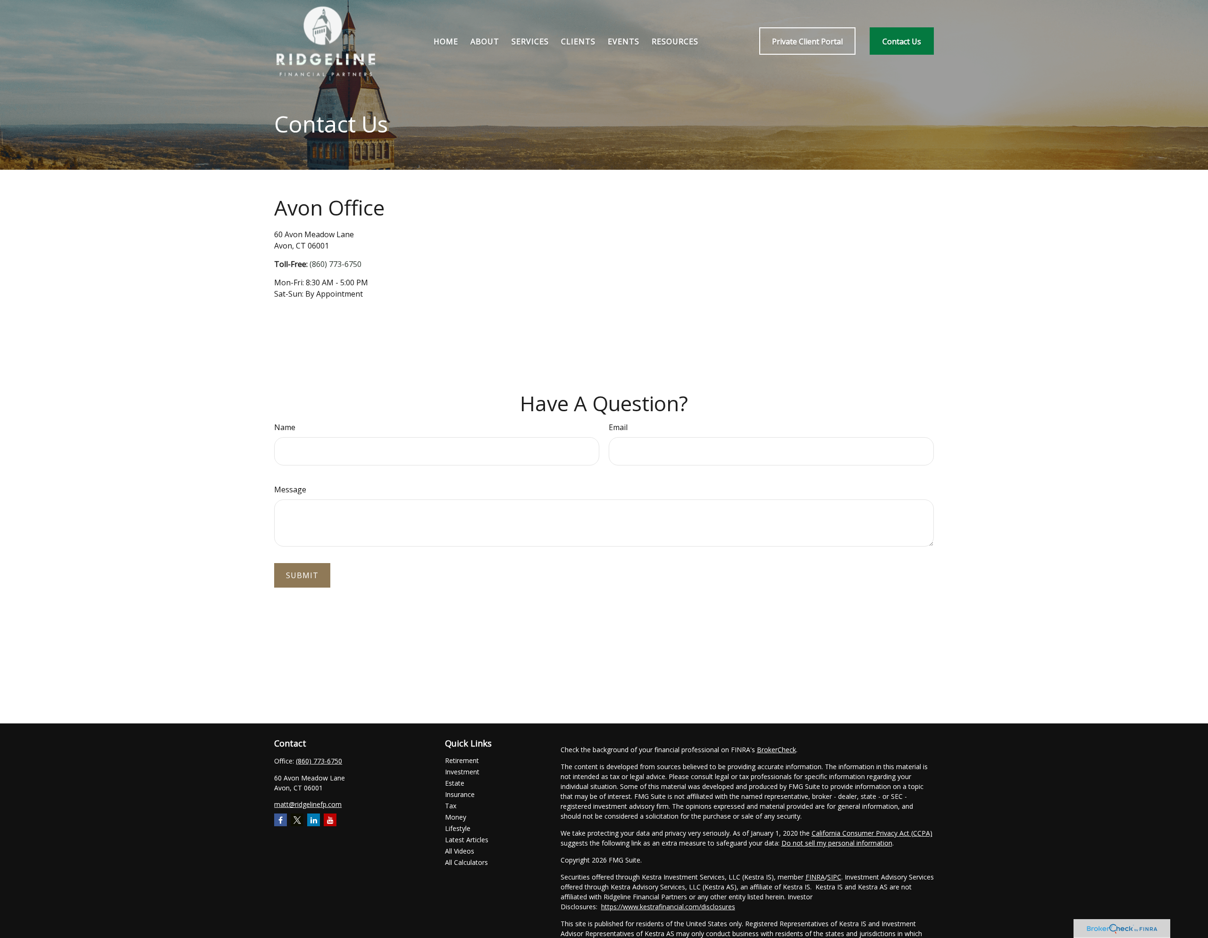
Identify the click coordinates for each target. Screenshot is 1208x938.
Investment (462, 771)
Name (284, 427)
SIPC (834, 876)
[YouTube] (330, 819)
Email (618, 427)
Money (455, 817)
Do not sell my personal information (836, 842)
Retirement (462, 760)
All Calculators (466, 862)
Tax (450, 805)
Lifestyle (457, 828)
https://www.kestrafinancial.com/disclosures (668, 906)
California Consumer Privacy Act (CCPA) (872, 833)
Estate (454, 783)
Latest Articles (466, 839)
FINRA (815, 876)
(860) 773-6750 (335, 264)
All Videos (459, 851)
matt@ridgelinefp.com (308, 804)
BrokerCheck (776, 749)
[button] (446, 41)
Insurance (460, 794)
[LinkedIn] (313, 819)
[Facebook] (280, 819)
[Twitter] (297, 819)
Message (290, 489)
